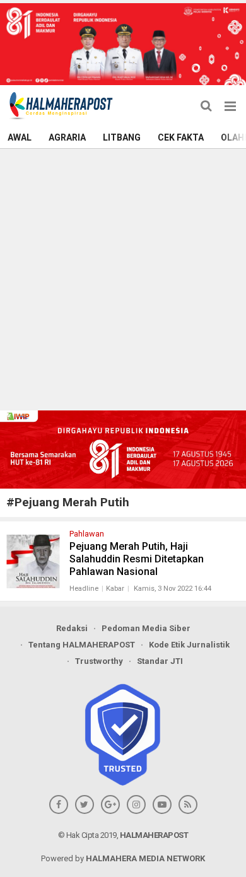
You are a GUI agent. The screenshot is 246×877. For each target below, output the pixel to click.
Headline (83, 588)
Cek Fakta (181, 137)
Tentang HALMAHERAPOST (81, 645)
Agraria (67, 137)
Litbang (122, 137)
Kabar (115, 588)
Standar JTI (160, 661)
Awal (20, 137)
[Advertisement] (123, 278)
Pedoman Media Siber (146, 628)
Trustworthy (99, 661)
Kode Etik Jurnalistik (189, 645)
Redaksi (72, 628)
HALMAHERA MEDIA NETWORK (145, 858)
